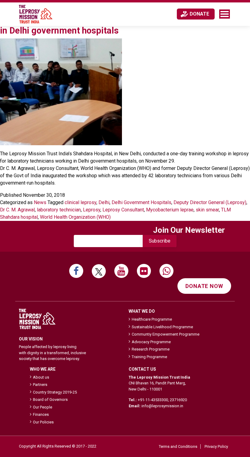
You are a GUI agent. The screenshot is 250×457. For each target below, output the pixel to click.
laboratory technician (59, 210)
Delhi (103, 202)
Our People (42, 407)
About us (41, 377)
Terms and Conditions (178, 446)
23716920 (178, 400)
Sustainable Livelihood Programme (162, 327)
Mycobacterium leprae (170, 210)
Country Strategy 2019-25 (55, 392)
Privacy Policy (216, 446)
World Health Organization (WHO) (75, 217)
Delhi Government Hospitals (141, 202)
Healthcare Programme (152, 319)
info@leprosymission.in (162, 406)
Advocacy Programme (151, 342)
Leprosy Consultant (123, 210)
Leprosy (91, 210)
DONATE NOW (204, 286)
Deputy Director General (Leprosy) (209, 202)
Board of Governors (50, 399)
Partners (40, 384)
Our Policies (43, 422)
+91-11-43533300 (153, 400)
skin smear (207, 210)
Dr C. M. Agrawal (17, 210)
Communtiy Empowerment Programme (165, 334)
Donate (199, 14)
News (40, 202)
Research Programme (151, 349)
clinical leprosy (80, 202)
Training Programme (149, 356)
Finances (41, 414)
